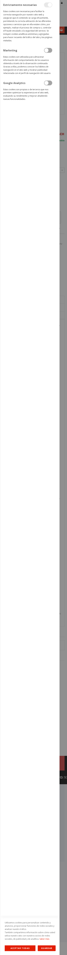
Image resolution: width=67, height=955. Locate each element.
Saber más (44, 939)
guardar (46, 948)
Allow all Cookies (20, 948)
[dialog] (30, 477)
